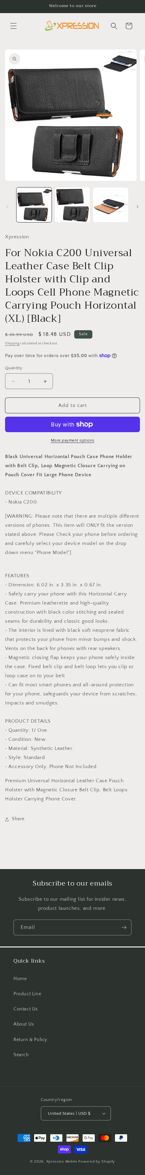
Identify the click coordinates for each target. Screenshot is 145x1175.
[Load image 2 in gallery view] (72, 204)
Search (21, 1055)
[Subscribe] (123, 927)
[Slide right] (137, 206)
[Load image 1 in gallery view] (34, 204)
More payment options (72, 440)
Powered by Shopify (96, 1162)
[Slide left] (7, 206)
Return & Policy (30, 1039)
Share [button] (18, 819)
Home (20, 978)
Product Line (27, 994)
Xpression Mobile (62, 1162)
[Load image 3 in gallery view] (110, 204)
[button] (13, 26)
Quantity (13, 368)
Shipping (12, 343)
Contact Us (25, 1009)
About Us (23, 1024)
